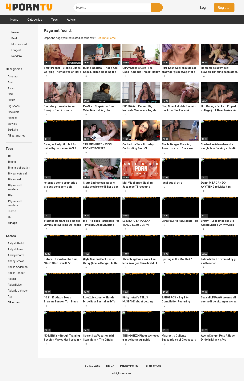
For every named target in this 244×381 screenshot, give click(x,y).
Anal (10, 82)
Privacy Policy (129, 365)
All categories (17, 135)
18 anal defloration (19, 167)
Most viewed (19, 44)
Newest (16, 32)
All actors (14, 302)
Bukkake (13, 129)
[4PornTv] (29, 7)
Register (224, 8)
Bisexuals (13, 111)
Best (14, 38)
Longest (16, 50)
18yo (11, 195)
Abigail (12, 278)
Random (16, 56)
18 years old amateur (15, 187)
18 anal (12, 161)
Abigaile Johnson (18, 290)
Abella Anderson (18, 266)
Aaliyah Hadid (16, 243)
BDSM (11, 100)
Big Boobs (14, 106)
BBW (10, 94)
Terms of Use (152, 365)
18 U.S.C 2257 (91, 365)
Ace (10, 296)
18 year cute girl (17, 173)
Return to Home (106, 37)
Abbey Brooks (16, 261)
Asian (11, 88)
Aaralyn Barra (16, 255)
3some (12, 211)
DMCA (110, 365)
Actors (71, 19)
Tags (54, 19)
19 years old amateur (15, 203)
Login (204, 8)
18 (9, 155)
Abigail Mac (15, 284)
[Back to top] (231, 369)
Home (14, 19)
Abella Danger (16, 272)
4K (9, 217)
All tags (13, 222)
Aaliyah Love (15, 249)
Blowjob (12, 123)
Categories (34, 19)
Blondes (12, 117)
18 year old (14, 179)
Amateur (13, 76)
